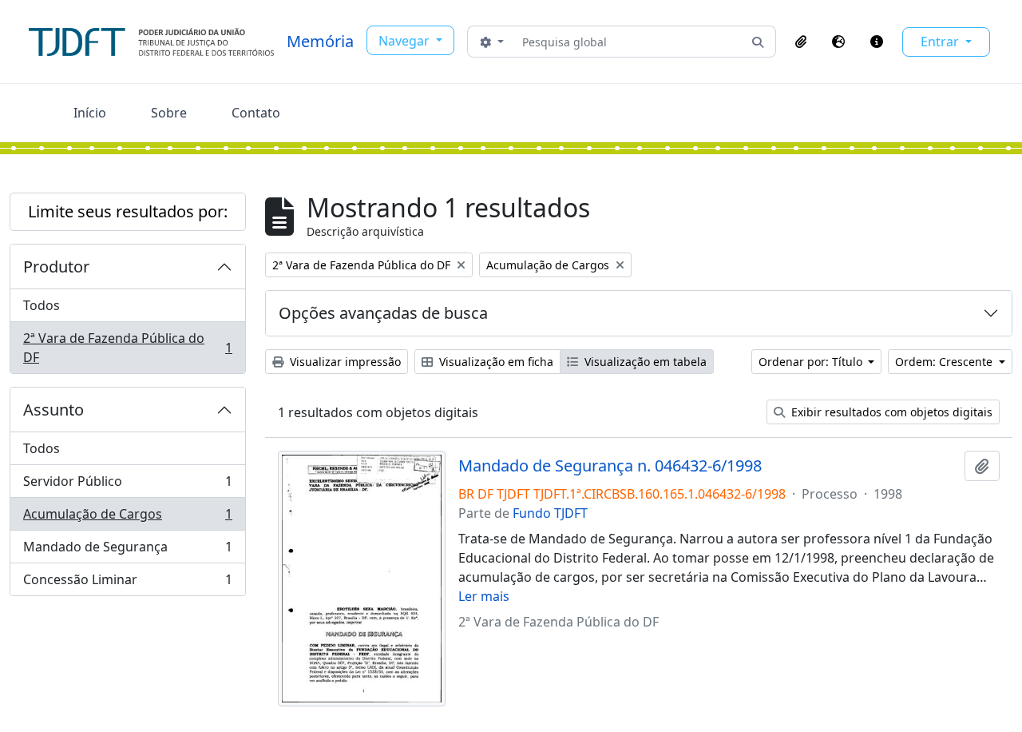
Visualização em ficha (494, 361)
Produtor (56, 266)
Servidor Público (127, 485)
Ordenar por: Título (812, 361)
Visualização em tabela (644, 361)
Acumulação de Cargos (127, 518)
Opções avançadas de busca (383, 313)
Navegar (405, 41)
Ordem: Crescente (945, 361)
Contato (256, 112)
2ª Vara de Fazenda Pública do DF (127, 347)
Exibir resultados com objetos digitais (890, 412)
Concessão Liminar (127, 583)
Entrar (941, 41)
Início (89, 112)
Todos (41, 305)
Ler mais (483, 596)
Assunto (53, 409)
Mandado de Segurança (127, 550)
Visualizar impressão (344, 361)
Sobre (169, 112)
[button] (800, 41)
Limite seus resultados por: (128, 211)
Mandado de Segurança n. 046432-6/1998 (610, 465)
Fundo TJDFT (550, 513)
